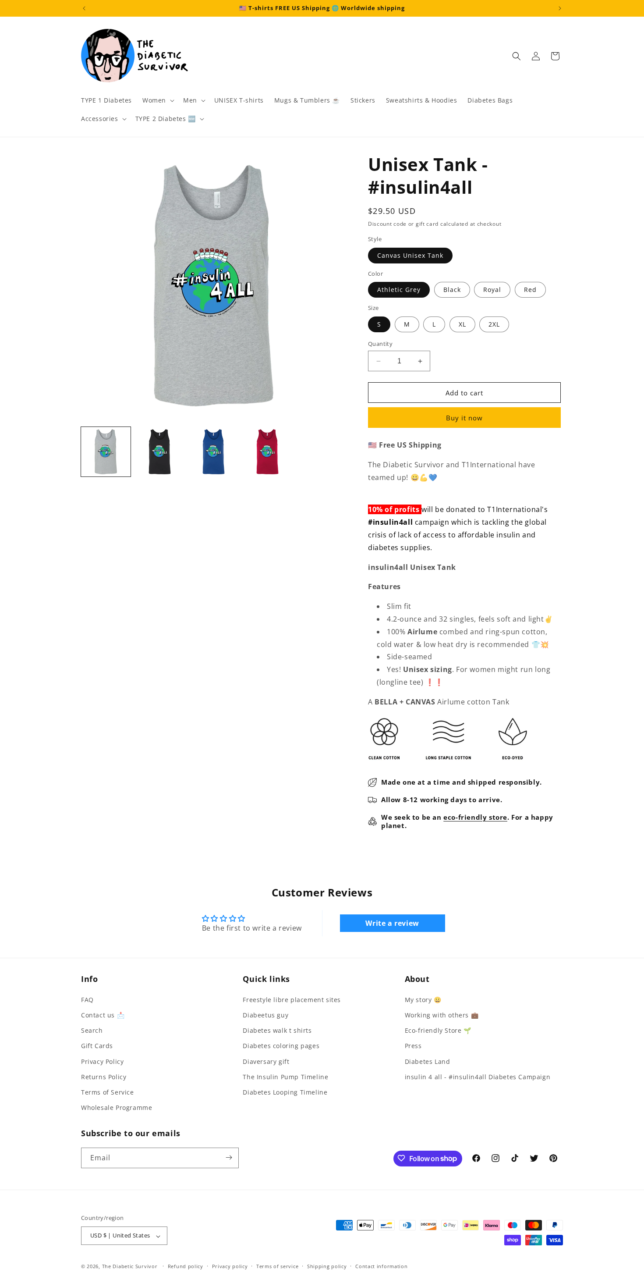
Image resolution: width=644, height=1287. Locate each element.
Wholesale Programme (116, 1107)
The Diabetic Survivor (130, 1266)
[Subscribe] (228, 1157)
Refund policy (185, 1266)
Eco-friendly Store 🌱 (438, 1030)
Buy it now (464, 417)
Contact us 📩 (102, 1014)
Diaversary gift (266, 1061)
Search (92, 1030)
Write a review (392, 923)
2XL (494, 324)
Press (413, 1046)
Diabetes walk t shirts (277, 1030)
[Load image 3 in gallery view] (213, 451)
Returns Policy (103, 1076)
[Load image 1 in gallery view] (106, 451)
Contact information (381, 1266)
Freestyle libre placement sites (292, 999)
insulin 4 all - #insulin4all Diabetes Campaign (478, 1076)
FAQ (87, 999)
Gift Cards (97, 1046)
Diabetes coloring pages (281, 1046)
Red (530, 289)
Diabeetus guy (265, 1014)
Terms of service (277, 1266)
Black (452, 289)
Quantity (380, 344)
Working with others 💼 (442, 1014)
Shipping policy (327, 1266)
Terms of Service (107, 1092)
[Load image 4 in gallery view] (267, 451)
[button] (157, 100)
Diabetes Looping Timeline (285, 1092)
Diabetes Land (427, 1061)
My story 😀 (423, 999)
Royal (492, 289)
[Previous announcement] (84, 8)
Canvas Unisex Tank (410, 255)
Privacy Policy (102, 1061)
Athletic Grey (399, 289)
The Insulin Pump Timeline (285, 1076)
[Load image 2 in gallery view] (159, 451)
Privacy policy (230, 1266)
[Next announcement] (560, 8)
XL (462, 324)
